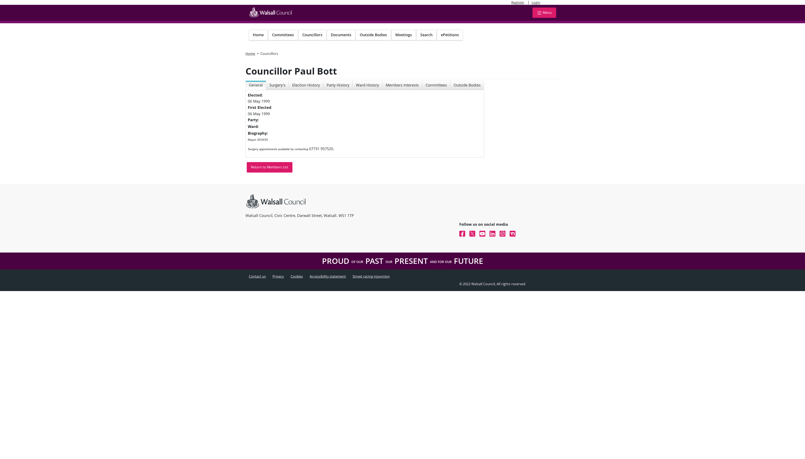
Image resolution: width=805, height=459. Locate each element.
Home (258, 34)
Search (426, 34)
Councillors (312, 34)
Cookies (297, 276)
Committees (283, 34)
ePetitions (450, 34)
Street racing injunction (371, 276)
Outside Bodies (373, 34)
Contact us (257, 276)
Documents (341, 34)
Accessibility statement (328, 276)
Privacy (278, 276)
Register (517, 2)
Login (536, 2)
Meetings (403, 34)
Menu (547, 12)
